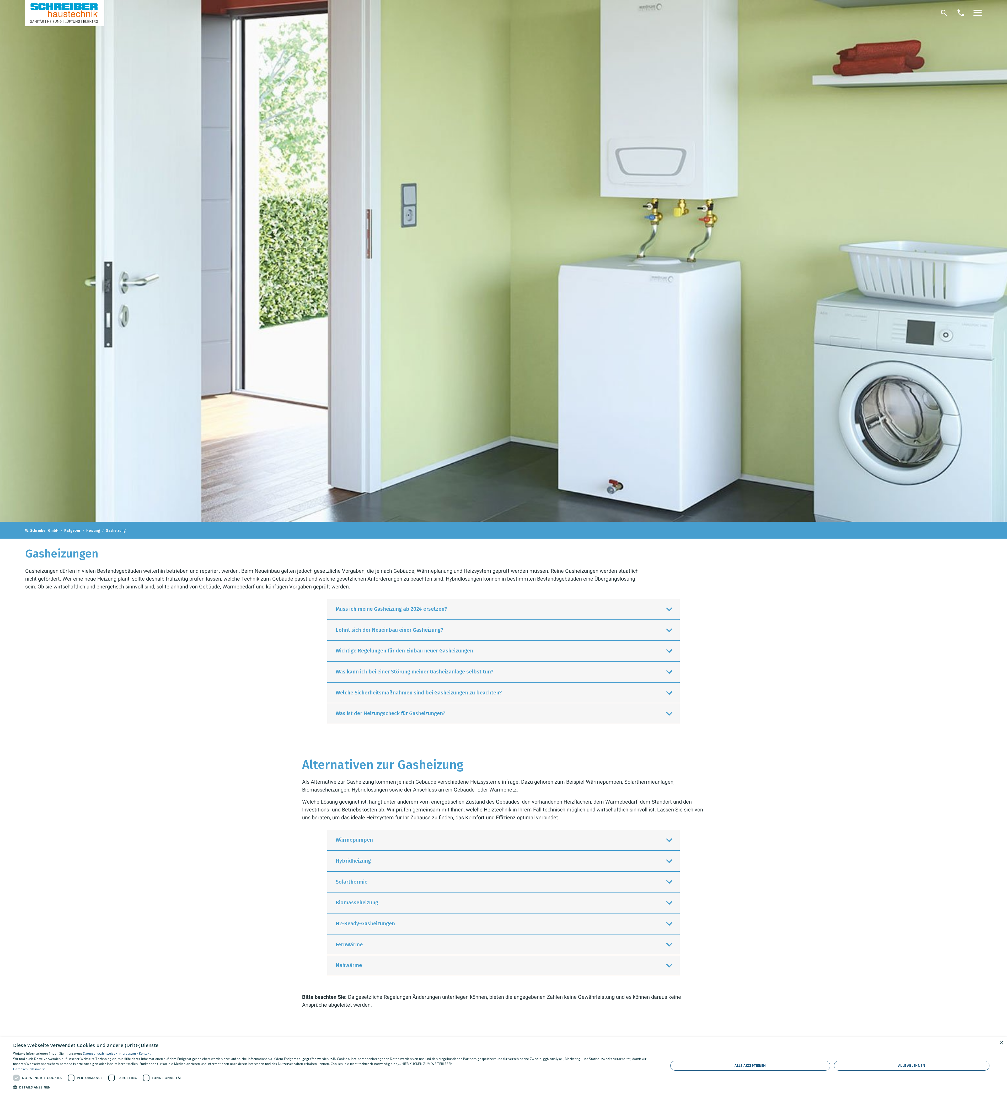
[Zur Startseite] (64, 13)
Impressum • (129, 1053)
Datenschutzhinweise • (101, 1053)
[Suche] (944, 13)
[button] (977, 13)
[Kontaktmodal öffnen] (961, 13)
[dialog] (503, 1065)
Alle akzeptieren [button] (750, 1065)
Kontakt (145, 1053)
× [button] (1001, 1043)
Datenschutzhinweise (29, 1069)
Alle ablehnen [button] (911, 1065)
